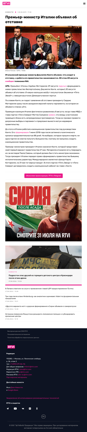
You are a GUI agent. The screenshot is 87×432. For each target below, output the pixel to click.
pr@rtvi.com (24, 372)
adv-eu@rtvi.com (25, 375)
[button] (84, 3)
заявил (52, 115)
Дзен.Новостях (17, 387)
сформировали (22, 132)
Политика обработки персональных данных (23, 337)
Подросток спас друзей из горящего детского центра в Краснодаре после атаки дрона (40, 276)
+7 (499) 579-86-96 (17, 364)
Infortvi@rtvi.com (31, 367)
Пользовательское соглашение (18, 334)
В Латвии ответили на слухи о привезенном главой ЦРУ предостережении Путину (39, 289)
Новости (9, 12)
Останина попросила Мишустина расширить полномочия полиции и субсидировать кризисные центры (40, 315)
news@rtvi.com (25, 369)
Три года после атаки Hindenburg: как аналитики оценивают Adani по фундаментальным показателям (42, 297)
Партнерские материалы (16, 377)
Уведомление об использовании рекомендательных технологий (32, 398)
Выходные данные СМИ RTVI (17, 331)
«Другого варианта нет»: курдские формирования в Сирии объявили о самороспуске (40, 306)
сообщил (9, 81)
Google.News (13, 390)
